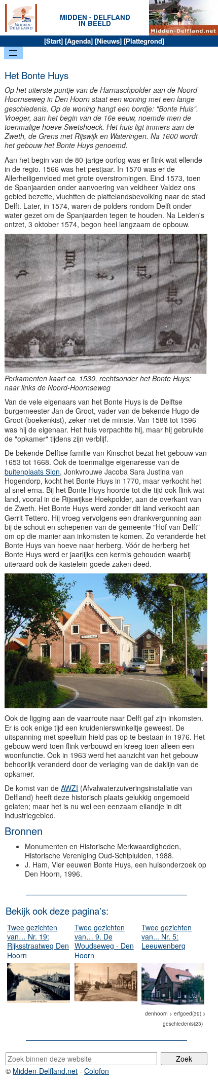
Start (53, 41)
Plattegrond (144, 41)
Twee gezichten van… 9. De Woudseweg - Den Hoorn (104, 941)
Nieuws (108, 41)
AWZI (69, 788)
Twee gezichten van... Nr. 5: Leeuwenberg (166, 936)
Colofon (96, 1071)
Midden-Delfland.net (45, 1071)
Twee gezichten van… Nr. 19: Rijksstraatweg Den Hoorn (38, 941)
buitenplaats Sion (32, 471)
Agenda (79, 41)
